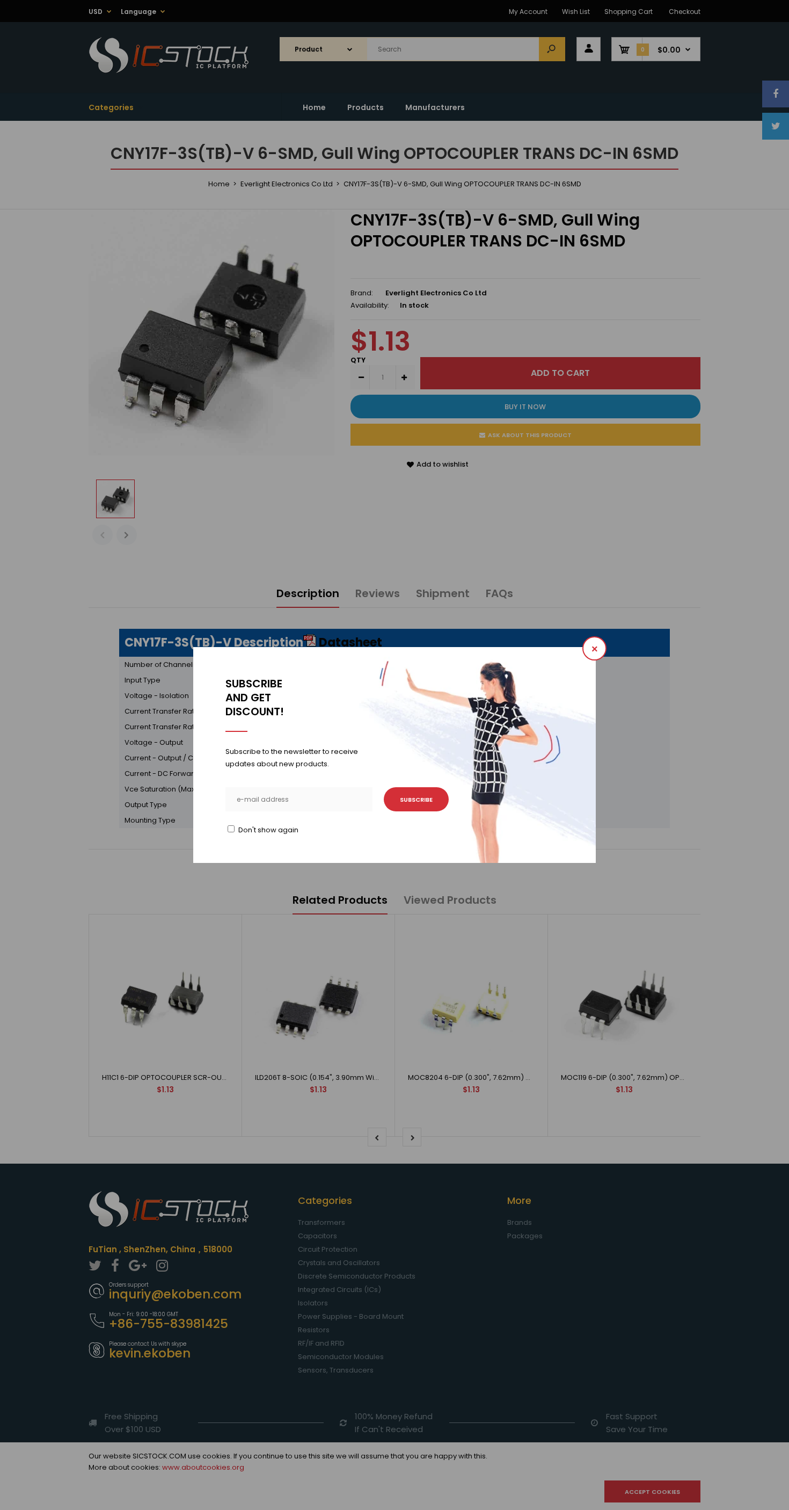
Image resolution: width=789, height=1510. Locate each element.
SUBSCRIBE (416, 799)
